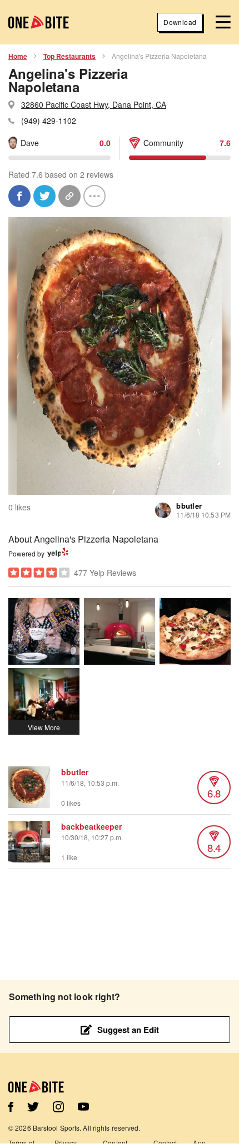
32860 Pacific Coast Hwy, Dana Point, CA (93, 104)
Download (179, 22)
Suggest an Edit (128, 1029)
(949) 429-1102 (48, 120)
